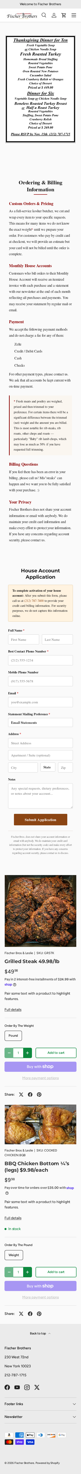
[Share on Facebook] (30, 1094)
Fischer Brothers (24, 1463)
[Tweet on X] (21, 1094)
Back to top (38, 1333)
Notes (11, 779)
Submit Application (40, 819)
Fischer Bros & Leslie (18, 953)
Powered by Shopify (48, 1463)
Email (13, 693)
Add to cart (56, 1053)
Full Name (16, 630)
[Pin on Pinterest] (39, 1094)
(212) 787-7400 (34, 600)
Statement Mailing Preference (29, 714)
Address (14, 733)
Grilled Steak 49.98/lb (31, 961)
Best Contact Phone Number (28, 651)
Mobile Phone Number (23, 672)
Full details (12, 1009)
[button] (64, 15)
